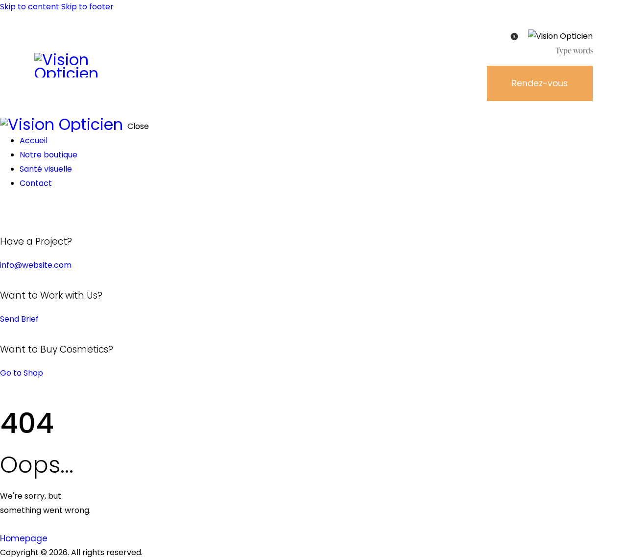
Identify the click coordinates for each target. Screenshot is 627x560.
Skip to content (29, 6)
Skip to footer (87, 6)
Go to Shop (21, 373)
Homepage (24, 538)
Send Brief (19, 319)
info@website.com (36, 265)
